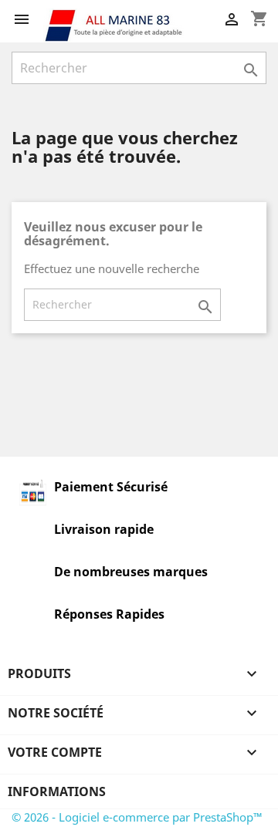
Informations (57, 791)
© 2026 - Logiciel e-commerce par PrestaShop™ (137, 817)
